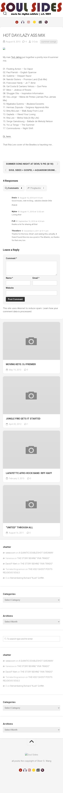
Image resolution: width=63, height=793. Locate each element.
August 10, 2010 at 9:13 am (31, 198)
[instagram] (29, 22)
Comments (15, 188)
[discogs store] (46, 22)
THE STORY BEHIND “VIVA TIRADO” (33, 558)
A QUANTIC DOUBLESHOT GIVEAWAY (36, 553)
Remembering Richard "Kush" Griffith (27, 578)
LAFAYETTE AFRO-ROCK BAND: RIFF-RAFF (29, 473)
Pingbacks (37, 188)
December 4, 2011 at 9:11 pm (36, 231)
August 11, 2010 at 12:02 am (32, 212)
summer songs (48, 41)
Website (10, 288)
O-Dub (35, 41)
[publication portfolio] (40, 22)
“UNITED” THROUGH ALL (19, 527)
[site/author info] (17, 22)
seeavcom (10, 553)
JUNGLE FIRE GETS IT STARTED (23, 418)
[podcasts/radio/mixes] (23, 22)
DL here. (7, 136)
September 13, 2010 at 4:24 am (31, 221)
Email (36, 278)
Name (9, 278)
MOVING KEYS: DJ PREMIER (21, 364)
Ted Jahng (16, 57)
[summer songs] (34, 22)
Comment (11, 258)
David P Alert (11, 564)
